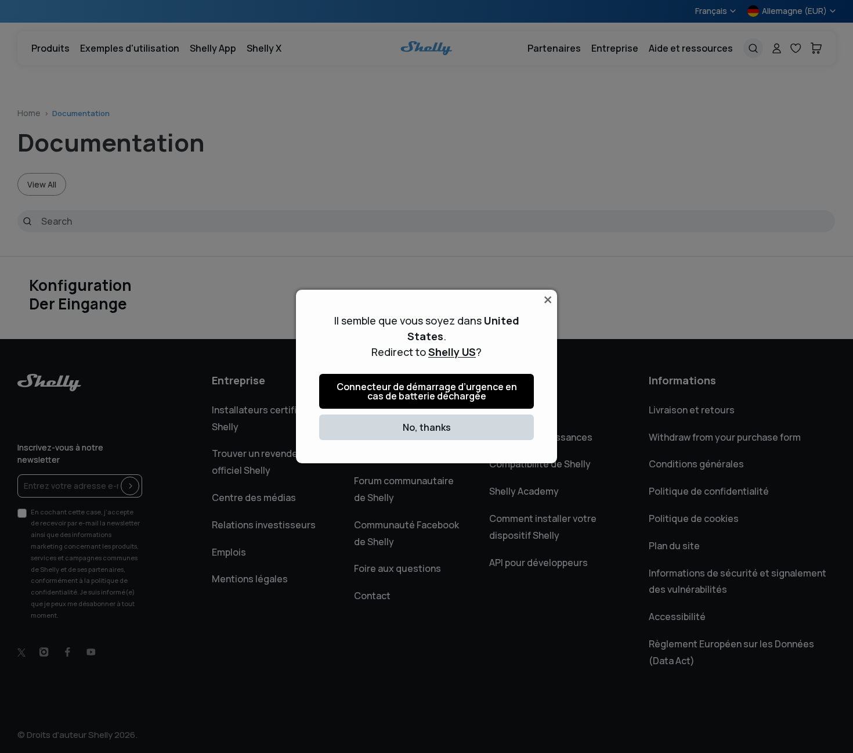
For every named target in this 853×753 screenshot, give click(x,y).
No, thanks (427, 427)
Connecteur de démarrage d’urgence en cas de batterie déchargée (427, 391)
